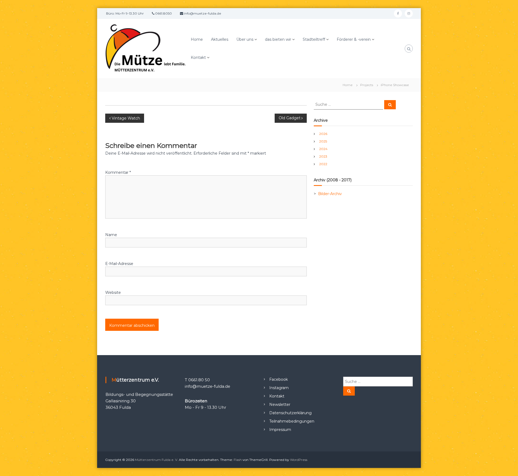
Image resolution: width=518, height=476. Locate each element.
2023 (323, 156)
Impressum (280, 429)
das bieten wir (278, 39)
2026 (323, 134)
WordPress (298, 460)
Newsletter (279, 404)
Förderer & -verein (354, 39)
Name (111, 234)
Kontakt (198, 57)
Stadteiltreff (314, 39)
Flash (238, 460)
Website (113, 292)
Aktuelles (219, 39)
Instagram (279, 387)
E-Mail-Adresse (119, 263)
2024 (323, 149)
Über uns (244, 39)
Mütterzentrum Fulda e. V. (156, 460)
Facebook (278, 379)
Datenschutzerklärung (290, 412)
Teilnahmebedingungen (291, 421)
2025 (323, 141)
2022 (323, 164)
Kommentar (118, 172)
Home (197, 39)
